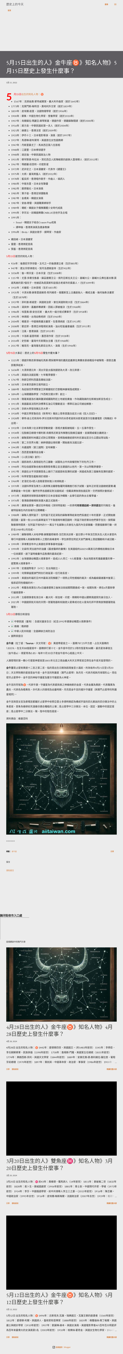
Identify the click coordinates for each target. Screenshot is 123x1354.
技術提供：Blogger (63, 1347)
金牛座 (14, 851)
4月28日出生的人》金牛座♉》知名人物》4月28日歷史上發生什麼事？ (59, 1031)
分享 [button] (112, 851)
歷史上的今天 (15, 4)
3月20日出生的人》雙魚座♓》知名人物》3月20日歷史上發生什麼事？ (59, 1165)
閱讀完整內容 (112, 1069)
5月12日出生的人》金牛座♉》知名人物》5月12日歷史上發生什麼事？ (59, 1299)
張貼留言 (10, 870)
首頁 (9, 10)
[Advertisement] (61, 34)
